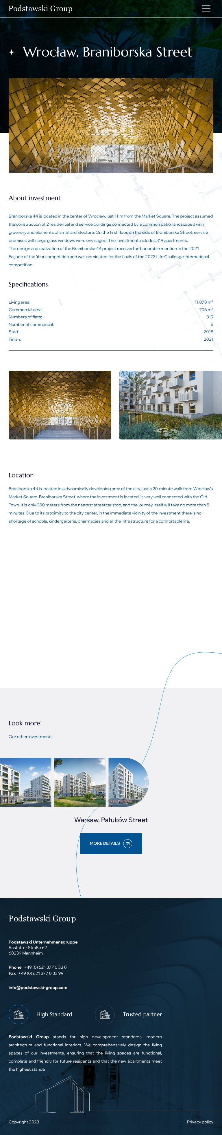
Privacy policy (200, 1122)
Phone (15, 967)
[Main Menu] (206, 8)
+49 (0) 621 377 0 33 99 (41, 973)
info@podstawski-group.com (38, 987)
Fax (12, 973)
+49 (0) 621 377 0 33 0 (45, 967)
